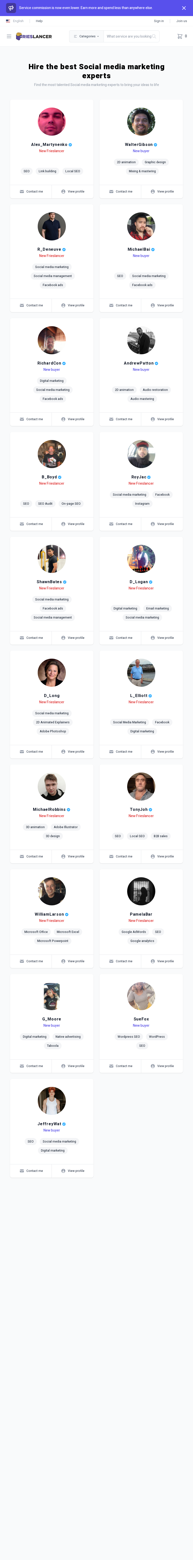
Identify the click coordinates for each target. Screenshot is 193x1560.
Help (39, 21)
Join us (181, 21)
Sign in (159, 21)
